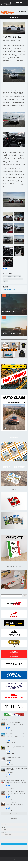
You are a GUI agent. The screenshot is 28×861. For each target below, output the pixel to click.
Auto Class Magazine (8, 276)
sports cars (20, 278)
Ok (19, 2)
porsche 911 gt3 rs (12, 278)
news (20, 276)
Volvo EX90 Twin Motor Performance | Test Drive (15, 734)
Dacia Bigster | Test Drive (11, 802)
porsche (5, 278)
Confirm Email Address (5, 838)
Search (25, 595)
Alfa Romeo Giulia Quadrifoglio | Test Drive (15, 780)
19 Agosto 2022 (6, 40)
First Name (3, 822)
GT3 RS (15, 276)
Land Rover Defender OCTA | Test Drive (15, 791)
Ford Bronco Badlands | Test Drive (13, 757)
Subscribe (14, 844)
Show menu (14, 17)
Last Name (3, 827)
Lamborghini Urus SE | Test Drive (13, 722)
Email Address (4, 832)
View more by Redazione (9, 289)
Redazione (13, 40)
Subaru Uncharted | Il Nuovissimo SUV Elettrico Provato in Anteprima (16, 769)
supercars (5, 281)
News (18, 40)
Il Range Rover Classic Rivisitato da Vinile (15, 746)
